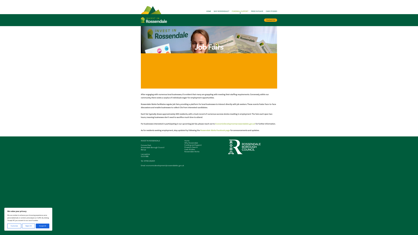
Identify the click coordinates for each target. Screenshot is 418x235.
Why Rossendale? (221, 11)
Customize (14, 226)
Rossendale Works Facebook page (215, 130)
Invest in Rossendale (154, 20)
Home (208, 11)
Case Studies (271, 11)
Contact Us (270, 20)
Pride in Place (257, 11)
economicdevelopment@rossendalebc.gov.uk (165, 165)
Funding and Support (193, 145)
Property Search (191, 147)
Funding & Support (240, 11)
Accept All (42, 226)
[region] (28, 219)
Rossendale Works (191, 151)
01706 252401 (149, 161)
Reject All (28, 226)
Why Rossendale (191, 143)
